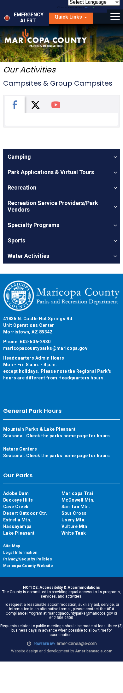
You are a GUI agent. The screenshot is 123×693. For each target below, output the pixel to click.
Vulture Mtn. (75, 526)
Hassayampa (18, 526)
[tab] (15, 104)
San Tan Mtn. (76, 506)
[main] (61, 83)
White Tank (74, 533)
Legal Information (20, 552)
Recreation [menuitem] (22, 187)
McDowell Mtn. (78, 500)
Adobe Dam (16, 493)
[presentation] (15, 104)
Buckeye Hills (18, 500)
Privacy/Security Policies (27, 559)
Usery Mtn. (74, 519)
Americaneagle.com (93, 651)
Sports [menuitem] (16, 240)
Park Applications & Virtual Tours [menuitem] (51, 172)
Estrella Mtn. (17, 519)
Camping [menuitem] (19, 156)
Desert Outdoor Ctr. (25, 513)
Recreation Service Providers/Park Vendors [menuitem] (53, 206)
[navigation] (61, 206)
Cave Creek (16, 506)
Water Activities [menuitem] (28, 256)
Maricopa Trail (78, 493)
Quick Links (74, 19)
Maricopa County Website (28, 566)
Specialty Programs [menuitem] (33, 225)
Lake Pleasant (19, 533)
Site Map (11, 546)
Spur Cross (74, 513)
